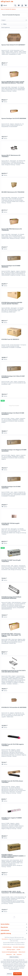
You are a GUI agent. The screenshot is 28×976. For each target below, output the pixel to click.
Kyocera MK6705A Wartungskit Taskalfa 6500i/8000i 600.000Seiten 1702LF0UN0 (13, 82)
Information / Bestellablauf (19, 947)
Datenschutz (9, 954)
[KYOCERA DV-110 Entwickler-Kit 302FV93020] (14, 700)
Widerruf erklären (14, 957)
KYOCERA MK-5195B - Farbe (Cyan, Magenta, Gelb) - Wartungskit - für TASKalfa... (11, 635)
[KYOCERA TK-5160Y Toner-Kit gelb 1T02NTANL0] (14, 552)
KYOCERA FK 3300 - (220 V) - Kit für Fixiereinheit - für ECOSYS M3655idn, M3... (13, 892)
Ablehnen (9, 973)
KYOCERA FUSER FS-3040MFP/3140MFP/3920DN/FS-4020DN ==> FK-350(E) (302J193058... (14, 856)
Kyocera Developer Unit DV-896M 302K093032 (11, 266)
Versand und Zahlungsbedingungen (9, 952)
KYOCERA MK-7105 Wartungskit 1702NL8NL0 (10, 524)
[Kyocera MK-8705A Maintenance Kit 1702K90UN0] (14, 221)
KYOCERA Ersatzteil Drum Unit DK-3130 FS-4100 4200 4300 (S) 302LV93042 (14, 671)
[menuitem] (4, 5)
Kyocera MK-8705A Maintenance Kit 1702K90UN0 (12, 229)
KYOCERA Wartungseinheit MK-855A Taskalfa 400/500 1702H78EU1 (12, 303)
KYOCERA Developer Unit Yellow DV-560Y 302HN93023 (13, 376)
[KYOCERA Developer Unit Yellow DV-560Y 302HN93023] (14, 368)
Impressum (19, 954)
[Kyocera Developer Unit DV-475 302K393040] (14, 111)
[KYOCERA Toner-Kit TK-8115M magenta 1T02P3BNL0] (14, 736)
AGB (14, 954)
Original (3, 20)
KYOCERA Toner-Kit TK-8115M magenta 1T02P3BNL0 (13, 745)
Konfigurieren (17, 973)
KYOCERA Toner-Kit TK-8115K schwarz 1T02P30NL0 (12, 781)
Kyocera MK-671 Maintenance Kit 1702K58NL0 (11, 156)
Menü (5, 5)
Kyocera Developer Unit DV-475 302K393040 (14, 118)
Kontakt (18, 949)
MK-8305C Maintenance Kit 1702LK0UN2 (13, 192)
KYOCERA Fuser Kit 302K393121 (10, 339)
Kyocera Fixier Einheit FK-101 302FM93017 (13, 45)
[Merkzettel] (18, 5)
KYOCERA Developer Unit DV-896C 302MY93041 (11, 487)
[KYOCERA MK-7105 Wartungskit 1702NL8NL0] (14, 516)
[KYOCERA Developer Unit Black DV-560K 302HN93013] (14, 405)
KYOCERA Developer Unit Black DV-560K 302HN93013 (13, 413)
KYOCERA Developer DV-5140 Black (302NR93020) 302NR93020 (11, 597)
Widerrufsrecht (22, 952)
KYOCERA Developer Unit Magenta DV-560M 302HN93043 (14, 450)
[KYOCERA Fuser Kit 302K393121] (14, 332)
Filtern (4, 24)
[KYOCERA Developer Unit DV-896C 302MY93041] (14, 479)
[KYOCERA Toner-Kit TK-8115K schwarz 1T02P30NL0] (14, 773)
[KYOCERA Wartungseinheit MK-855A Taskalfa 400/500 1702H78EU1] (14, 295)
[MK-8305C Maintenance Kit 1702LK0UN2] (14, 184)
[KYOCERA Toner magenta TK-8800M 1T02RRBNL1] (14, 810)
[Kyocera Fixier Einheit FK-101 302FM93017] (14, 37)
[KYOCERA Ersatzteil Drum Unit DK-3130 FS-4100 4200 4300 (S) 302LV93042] (14, 663)
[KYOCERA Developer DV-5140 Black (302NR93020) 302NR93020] (14, 589)
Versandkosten (5, 939)
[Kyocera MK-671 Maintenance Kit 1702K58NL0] (14, 148)
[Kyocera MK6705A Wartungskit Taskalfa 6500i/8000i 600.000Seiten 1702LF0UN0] (14, 74)
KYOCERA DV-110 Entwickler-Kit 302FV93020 (14, 707)
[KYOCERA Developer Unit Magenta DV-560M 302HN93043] (14, 442)
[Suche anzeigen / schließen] (15, 5)
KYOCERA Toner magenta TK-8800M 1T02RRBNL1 (12, 818)
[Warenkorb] (25, 5)
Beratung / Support (11, 949)
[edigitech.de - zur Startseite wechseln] (7, 2)
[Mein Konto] (22, 5)
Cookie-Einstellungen (6, 947)
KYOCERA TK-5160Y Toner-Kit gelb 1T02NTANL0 (11, 561)
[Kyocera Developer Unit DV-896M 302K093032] (14, 258)
